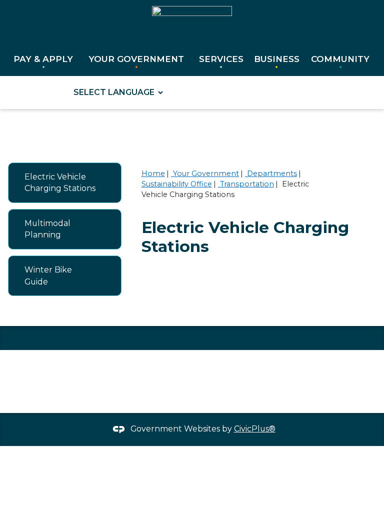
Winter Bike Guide (48, 275)
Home (153, 173)
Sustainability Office (177, 184)
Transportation (246, 184)
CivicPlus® (255, 429)
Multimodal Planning (47, 229)
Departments (271, 173)
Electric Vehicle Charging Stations (60, 183)
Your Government (205, 173)
